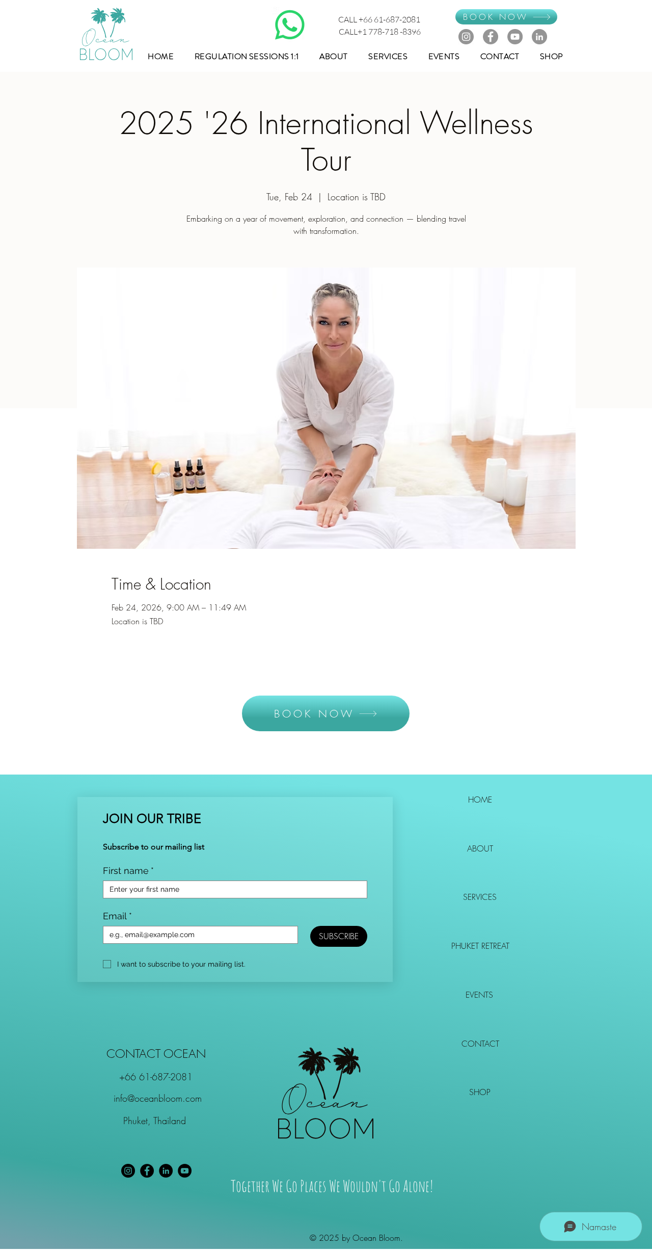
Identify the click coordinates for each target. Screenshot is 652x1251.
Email (117, 916)
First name (128, 870)
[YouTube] (515, 36)
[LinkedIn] (539, 36)
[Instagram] (466, 36)
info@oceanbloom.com (158, 1098)
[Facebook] (490, 36)
